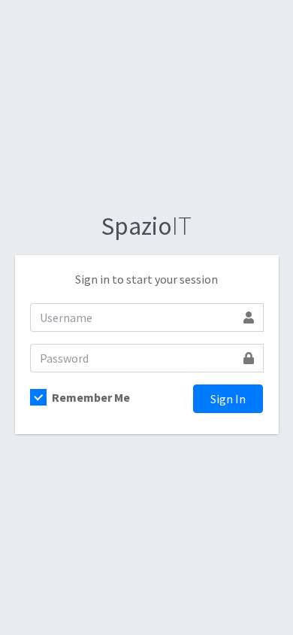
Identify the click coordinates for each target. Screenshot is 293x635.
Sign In (228, 398)
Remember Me (91, 397)
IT (146, 226)
